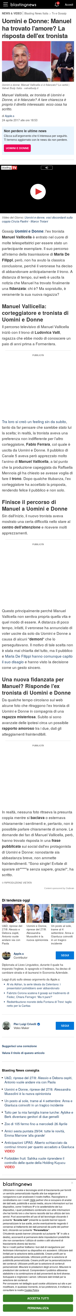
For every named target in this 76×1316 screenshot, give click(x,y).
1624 (32, 1200)
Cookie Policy (31, 1290)
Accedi (69, 4)
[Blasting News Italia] (23, 4)
